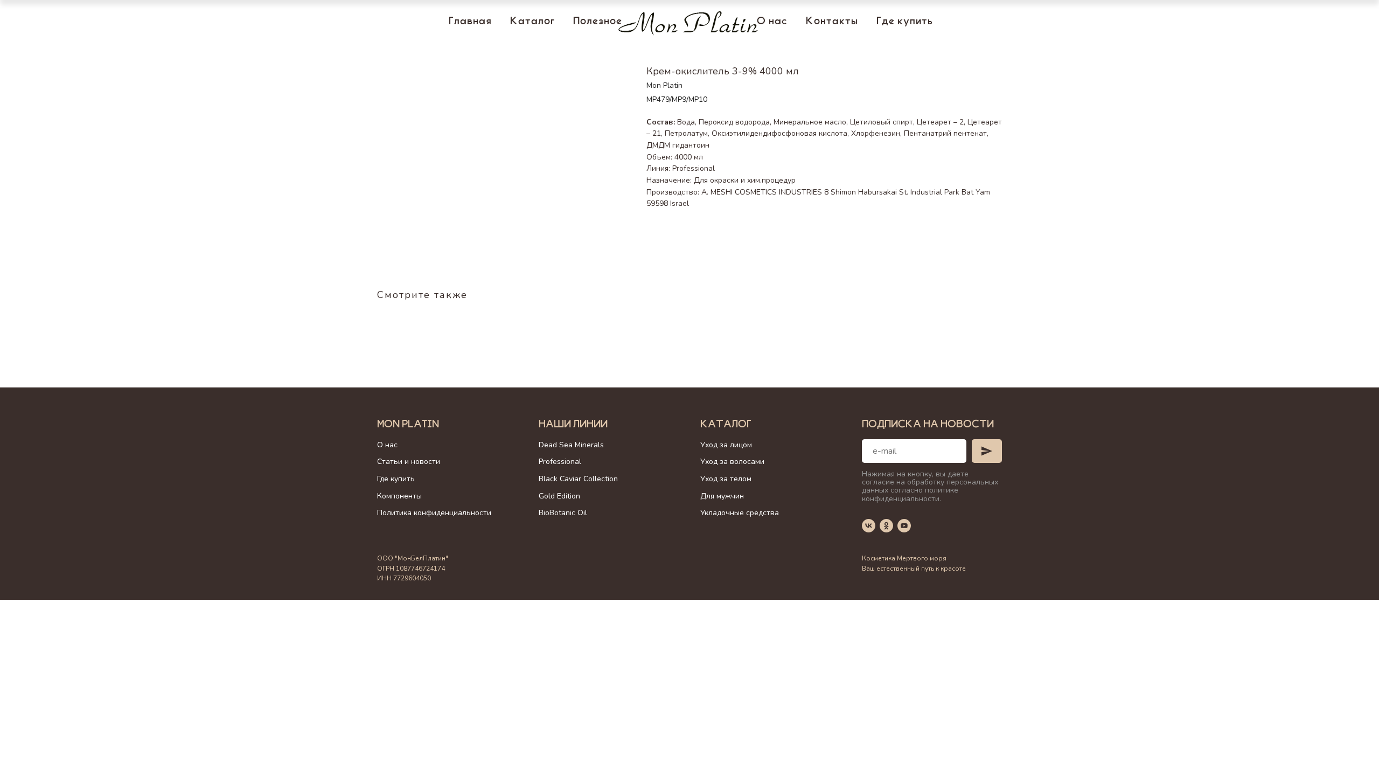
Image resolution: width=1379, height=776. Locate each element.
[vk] (868, 525)
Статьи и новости (408, 461)
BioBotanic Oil (563, 513)
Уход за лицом (726, 445)
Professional (560, 461)
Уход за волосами (732, 461)
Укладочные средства (739, 513)
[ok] (886, 525)
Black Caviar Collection (578, 479)
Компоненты (399, 496)
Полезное (597, 22)
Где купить (904, 22)
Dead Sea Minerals (571, 445)
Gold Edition (559, 496)
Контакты (832, 22)
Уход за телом (725, 479)
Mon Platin (408, 425)
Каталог (532, 22)
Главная (470, 22)
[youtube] (904, 525)
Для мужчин (722, 496)
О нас (772, 22)
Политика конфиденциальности (434, 513)
